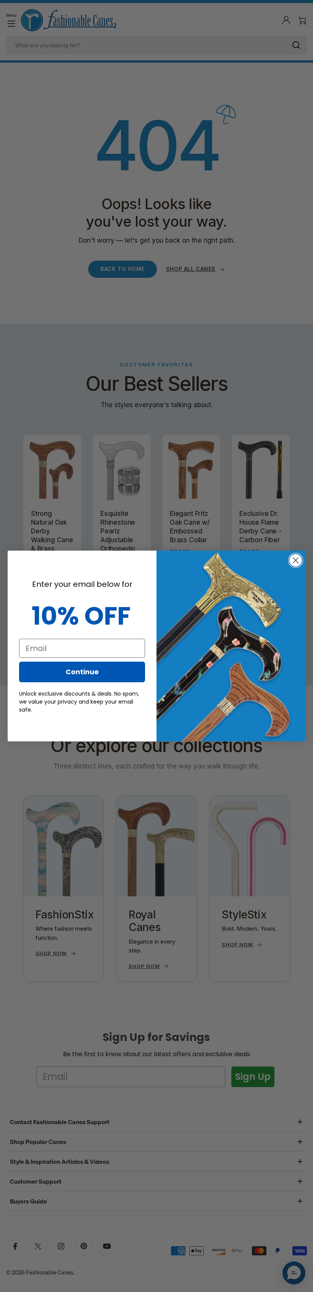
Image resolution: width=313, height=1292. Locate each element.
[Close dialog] (295, 560)
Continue (82, 672)
